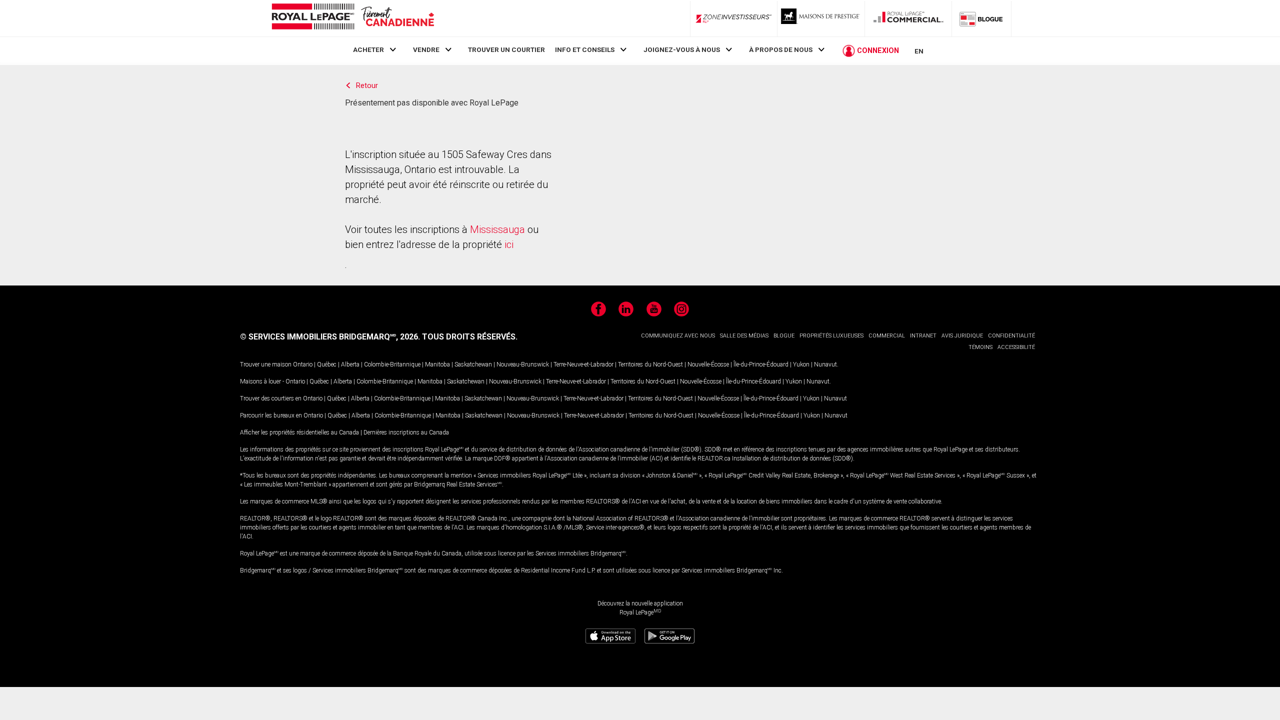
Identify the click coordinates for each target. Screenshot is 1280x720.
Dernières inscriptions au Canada (406, 432)
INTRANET (923, 335)
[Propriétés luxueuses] (821, 18)
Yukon (801, 364)
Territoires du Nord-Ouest (650, 364)
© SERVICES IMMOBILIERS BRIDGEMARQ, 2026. (330, 337)
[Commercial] (908, 18)
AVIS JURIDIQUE (962, 335)
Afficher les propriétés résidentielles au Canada (299, 432)
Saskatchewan (473, 364)
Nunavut (825, 364)
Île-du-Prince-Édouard (761, 364)
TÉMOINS (980, 347)
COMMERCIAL (886, 335)
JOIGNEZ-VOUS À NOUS (682, 50)
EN (919, 51)
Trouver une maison (266, 364)
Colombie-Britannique (392, 364)
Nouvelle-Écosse (708, 364)
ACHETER (368, 50)
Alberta (350, 364)
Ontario (302, 364)
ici (509, 244)
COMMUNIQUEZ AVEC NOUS (678, 335)
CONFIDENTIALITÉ (1011, 335)
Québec (326, 364)
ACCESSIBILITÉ (1016, 347)
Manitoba (437, 364)
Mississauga (497, 230)
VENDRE (426, 50)
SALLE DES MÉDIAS (744, 335)
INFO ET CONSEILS (584, 50)
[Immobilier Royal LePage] (352, 18)
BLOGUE (784, 335)
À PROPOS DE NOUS (780, 50)
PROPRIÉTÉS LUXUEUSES (832, 335)
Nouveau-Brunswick (522, 364)
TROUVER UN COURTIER (506, 50)
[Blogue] (982, 18)
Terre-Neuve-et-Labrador (584, 364)
